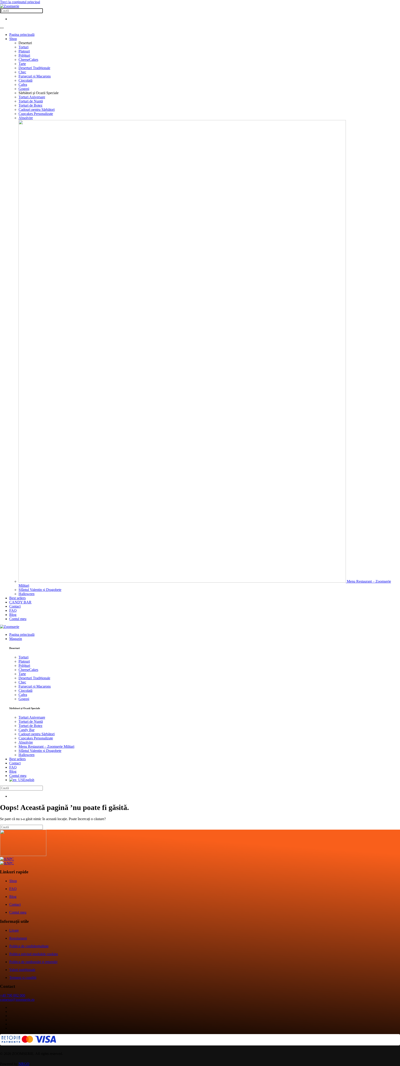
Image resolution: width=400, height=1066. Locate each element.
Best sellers (17, 598)
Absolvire (26, 118)
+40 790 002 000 (12, 995)
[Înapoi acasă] (9, 6)
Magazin (15, 639)
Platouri (24, 51)
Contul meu (17, 619)
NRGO (24, 1064)
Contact (15, 606)
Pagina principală (21, 35)
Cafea (23, 85)
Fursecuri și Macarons (35, 76)
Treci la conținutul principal (20, 2)
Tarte (22, 64)
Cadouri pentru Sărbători (37, 109)
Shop (13, 39)
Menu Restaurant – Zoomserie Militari (46, 746)
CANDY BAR (20, 602)
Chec (22, 72)
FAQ (13, 610)
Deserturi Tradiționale (34, 68)
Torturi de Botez (30, 105)
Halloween (26, 594)
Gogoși (24, 89)
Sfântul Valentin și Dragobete (40, 590)
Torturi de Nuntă (31, 101)
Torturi (23, 47)
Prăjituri (24, 55)
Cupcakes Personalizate (36, 114)
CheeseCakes (28, 60)
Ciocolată (25, 80)
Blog (12, 615)
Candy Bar (26, 730)
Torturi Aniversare (32, 97)
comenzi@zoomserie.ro (17, 999)
